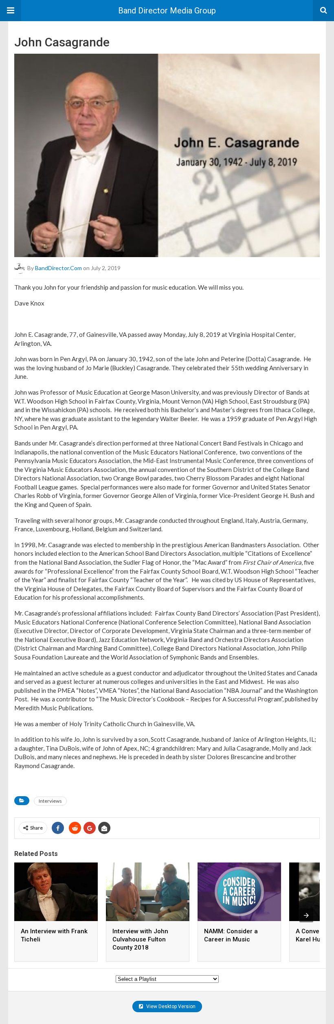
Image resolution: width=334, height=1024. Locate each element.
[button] (10, 10)
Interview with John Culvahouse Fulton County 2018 (140, 939)
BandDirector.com (58, 267)
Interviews (50, 801)
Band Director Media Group (167, 10)
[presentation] (306, 915)
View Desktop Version (170, 1006)
